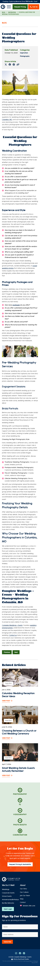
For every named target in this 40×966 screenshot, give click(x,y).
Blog (3, 12)
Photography (24, 56)
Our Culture (24, 892)
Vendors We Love (28, 906)
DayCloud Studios (23, 959)
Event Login (8, 909)
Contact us (13, 635)
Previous (7, 652)
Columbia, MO (7, 120)
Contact (23, 902)
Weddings (5, 889)
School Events (7, 896)
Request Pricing (20, 7)
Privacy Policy (29, 961)
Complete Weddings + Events (12, 625)
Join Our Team (25, 896)
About (22, 885)
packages (16, 305)
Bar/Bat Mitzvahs (8, 903)
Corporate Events (8, 893)
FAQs (21, 899)
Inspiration (12, 12)
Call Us (34, 7)
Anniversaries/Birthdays (10, 900)
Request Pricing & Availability (20, 864)
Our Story (23, 889)
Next (16, 652)
